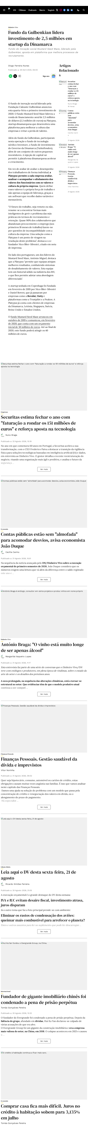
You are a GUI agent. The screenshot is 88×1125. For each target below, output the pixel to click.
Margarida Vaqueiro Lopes (18, 656)
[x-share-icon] (15, 77)
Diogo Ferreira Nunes (18, 65)
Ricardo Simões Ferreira (17, 884)
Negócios (52, 10)
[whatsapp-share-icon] (10, 77)
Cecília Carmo (12, 552)
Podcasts (33, 10)
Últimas (22, 10)
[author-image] (3, 435)
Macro (42, 10)
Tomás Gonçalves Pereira (13, 1007)
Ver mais (44, 469)
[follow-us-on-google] (53, 76)
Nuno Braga (11, 435)
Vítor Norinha (7, 770)
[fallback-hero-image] (63, 82)
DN (14, 10)
